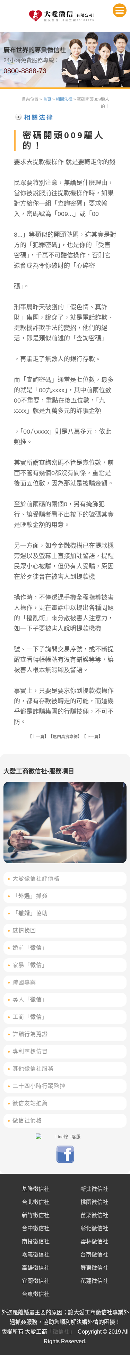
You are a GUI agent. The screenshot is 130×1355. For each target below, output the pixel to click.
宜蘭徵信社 (36, 1281)
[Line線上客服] (65, 1136)
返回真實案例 (65, 736)
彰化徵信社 (94, 1228)
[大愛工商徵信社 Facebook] (65, 1161)
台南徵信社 (94, 1255)
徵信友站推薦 (30, 1103)
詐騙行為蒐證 (30, 1034)
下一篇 (92, 736)
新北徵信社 (94, 1189)
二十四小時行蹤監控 (39, 1086)
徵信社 (61, 1332)
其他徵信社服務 (33, 1069)
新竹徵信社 (36, 1215)
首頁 (47, 99)
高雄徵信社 (36, 1268)
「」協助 (30, 913)
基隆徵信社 (36, 1189)
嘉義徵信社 (36, 1255)
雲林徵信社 (94, 1241)
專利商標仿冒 (30, 1051)
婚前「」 (30, 948)
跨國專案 (24, 982)
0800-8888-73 (24, 71)
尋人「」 (30, 1000)
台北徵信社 (36, 1202)
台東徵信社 (36, 1294)
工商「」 (30, 1017)
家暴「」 (30, 965)
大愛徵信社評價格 (36, 879)
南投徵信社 (36, 1241)
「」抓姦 (30, 896)
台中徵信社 (36, 1228)
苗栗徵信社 (94, 1215)
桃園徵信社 (94, 1202)
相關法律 (64, 99)
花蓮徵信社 (94, 1281)
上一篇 (38, 736)
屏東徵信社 (94, 1268)
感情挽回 (24, 930)
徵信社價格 (27, 1120)
